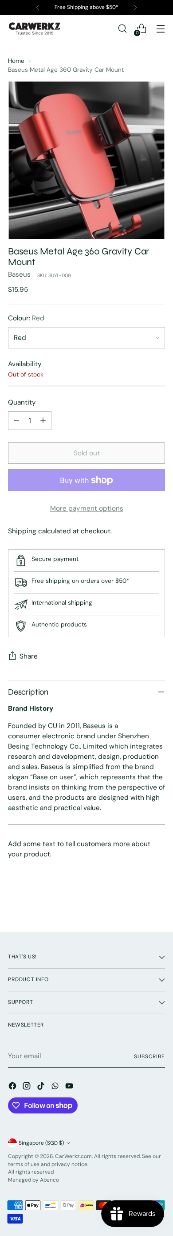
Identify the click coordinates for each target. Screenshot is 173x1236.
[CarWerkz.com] (34, 28)
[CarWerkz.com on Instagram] (27, 1087)
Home (16, 61)
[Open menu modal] (160, 29)
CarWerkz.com (73, 1156)
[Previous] (37, 7)
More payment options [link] (86, 508)
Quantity (22, 402)
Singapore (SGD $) (41, 1142)
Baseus (19, 274)
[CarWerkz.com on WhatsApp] (56, 1087)
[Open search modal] (122, 29)
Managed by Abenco (33, 1179)
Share (29, 656)
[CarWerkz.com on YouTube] (70, 1087)
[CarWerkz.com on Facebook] (13, 1087)
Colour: (26, 318)
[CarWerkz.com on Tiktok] (41, 1087)
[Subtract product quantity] (16, 421)
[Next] (135, 7)
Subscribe (149, 1056)
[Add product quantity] (43, 421)
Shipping (22, 531)
